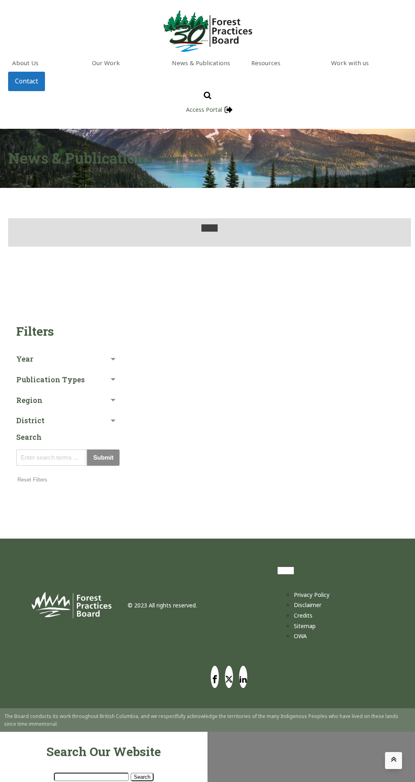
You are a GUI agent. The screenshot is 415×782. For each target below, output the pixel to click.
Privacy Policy (311, 595)
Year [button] (24, 359)
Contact (26, 81)
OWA (300, 636)
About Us (25, 63)
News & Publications (201, 63)
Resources (265, 63)
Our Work (106, 63)
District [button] (30, 420)
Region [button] (29, 400)
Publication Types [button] (50, 379)
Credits (303, 615)
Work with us (350, 63)
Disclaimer (307, 605)
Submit (103, 457)
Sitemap (305, 626)
